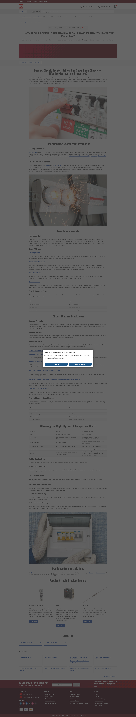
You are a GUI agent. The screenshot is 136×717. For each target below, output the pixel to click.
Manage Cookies (80, 364)
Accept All (56, 364)
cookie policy (49, 358)
